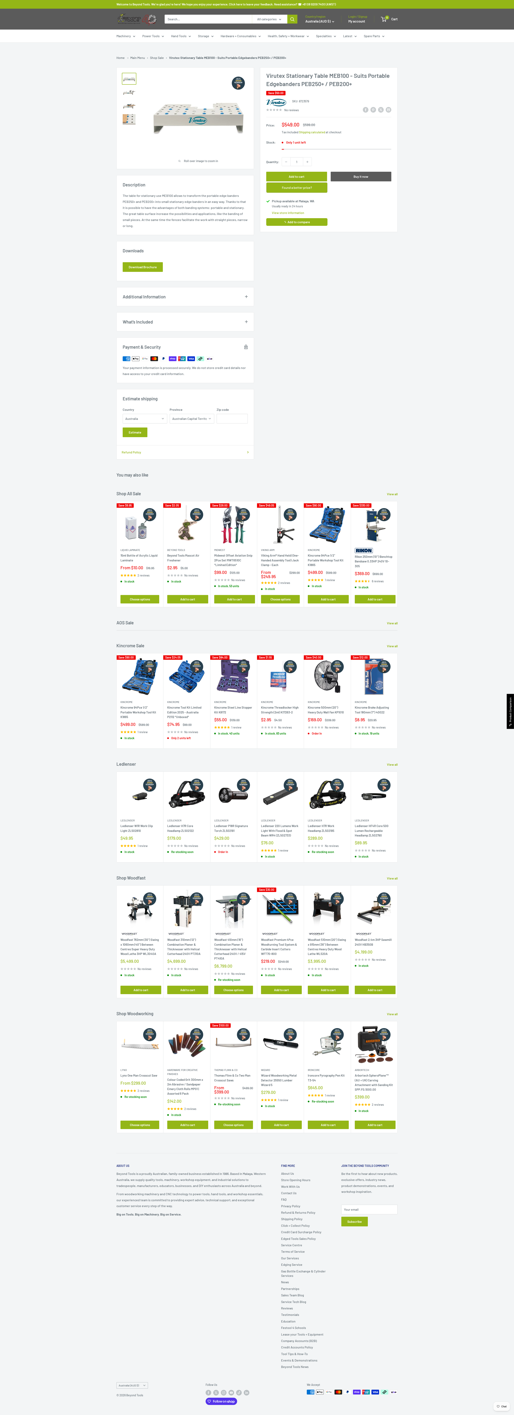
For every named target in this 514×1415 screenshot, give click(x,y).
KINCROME (361, 702)
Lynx (123, 1070)
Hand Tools (179, 36)
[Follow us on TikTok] (239, 1392)
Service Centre (291, 1245)
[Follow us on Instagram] (223, 1392)
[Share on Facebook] (365, 109)
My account (356, 21)
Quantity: (272, 162)
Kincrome (314, 550)
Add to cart (296, 177)
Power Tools (151, 36)
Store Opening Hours (295, 1180)
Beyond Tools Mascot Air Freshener (183, 558)
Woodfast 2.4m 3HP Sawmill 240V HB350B (373, 942)
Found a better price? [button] (297, 188)
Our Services (290, 1258)
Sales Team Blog (292, 1295)
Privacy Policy (290, 1206)
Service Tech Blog (293, 1302)
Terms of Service (293, 1251)
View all (392, 494)
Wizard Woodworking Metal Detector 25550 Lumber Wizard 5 (279, 1080)
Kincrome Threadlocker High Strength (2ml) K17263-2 (280, 710)
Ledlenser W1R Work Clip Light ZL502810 (136, 828)
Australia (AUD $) (129, 1385)
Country (128, 409)
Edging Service (291, 1264)
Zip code (223, 409)
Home (120, 58)
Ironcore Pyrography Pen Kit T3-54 (326, 1078)
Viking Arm (267, 550)
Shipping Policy (292, 1219)
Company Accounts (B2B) (299, 1341)
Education (288, 1321)
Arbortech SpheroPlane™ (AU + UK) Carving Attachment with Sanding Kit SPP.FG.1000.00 (374, 1082)
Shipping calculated (312, 132)
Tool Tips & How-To (294, 1354)
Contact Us (289, 1193)
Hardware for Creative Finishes (182, 1072)
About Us (287, 1173)
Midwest (219, 550)
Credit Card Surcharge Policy (301, 1232)
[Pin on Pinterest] (373, 109)
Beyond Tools (176, 550)
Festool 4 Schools (293, 1328)
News (285, 1282)
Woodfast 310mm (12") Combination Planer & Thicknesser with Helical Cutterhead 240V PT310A (184, 947)
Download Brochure (143, 267)
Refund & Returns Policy (298, 1212)
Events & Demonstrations (299, 1360)
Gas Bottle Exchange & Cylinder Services (303, 1273)
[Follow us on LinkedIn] (246, 1392)
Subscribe (354, 1221)
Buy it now (361, 177)
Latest (347, 36)
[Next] (397, 554)
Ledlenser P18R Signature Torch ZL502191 (231, 828)
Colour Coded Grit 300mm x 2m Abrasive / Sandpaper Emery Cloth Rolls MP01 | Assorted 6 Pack (185, 1086)
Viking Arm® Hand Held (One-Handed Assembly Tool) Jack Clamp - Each (280, 560)
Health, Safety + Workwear (286, 36)
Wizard (265, 1070)
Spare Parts (372, 36)
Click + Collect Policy (295, 1225)
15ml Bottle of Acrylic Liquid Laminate (138, 558)
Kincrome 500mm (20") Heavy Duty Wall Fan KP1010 (326, 710)
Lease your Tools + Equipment (302, 1334)
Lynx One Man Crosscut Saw (138, 1075)
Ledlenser (127, 820)
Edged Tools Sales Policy (298, 1238)
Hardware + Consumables (238, 36)
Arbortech (362, 1070)
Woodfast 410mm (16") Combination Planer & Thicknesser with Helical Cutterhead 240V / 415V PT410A (230, 949)
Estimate (135, 432)
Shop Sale (157, 58)
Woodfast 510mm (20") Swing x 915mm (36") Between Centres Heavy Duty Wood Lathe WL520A (327, 947)
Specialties (324, 36)
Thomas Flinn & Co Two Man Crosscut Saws (232, 1078)
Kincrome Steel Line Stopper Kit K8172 (233, 710)
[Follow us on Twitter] (216, 1392)
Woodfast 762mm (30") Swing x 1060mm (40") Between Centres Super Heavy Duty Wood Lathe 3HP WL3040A (139, 947)
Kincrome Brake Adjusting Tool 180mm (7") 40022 (372, 710)
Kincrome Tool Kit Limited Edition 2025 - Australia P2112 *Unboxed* (184, 712)
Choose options (140, 599)
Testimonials (290, 1314)
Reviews (287, 1308)
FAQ (284, 1199)
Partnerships (290, 1289)
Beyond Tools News (295, 1367)
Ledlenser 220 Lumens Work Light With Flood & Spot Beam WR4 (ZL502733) (279, 830)
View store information (288, 213)
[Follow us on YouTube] (231, 1392)
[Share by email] (388, 109)
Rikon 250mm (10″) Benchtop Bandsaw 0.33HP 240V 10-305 (373, 561)
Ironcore (314, 1070)
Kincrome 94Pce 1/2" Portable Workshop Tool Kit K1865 (326, 560)
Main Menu (137, 58)
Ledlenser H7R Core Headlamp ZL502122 (180, 828)
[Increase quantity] (307, 162)
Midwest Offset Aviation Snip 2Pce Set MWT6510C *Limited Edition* (233, 560)
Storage (203, 36)
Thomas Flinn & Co (226, 1070)
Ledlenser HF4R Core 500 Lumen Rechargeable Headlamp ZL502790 (372, 830)
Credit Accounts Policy (297, 1347)
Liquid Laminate (130, 550)
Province (176, 409)
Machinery (123, 36)
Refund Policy (131, 452)
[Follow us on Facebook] (208, 1392)
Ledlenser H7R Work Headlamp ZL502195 (321, 828)
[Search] (292, 19)
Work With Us (290, 1186)
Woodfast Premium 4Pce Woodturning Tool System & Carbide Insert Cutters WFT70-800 (279, 947)
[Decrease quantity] (286, 162)
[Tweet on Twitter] (381, 109)
